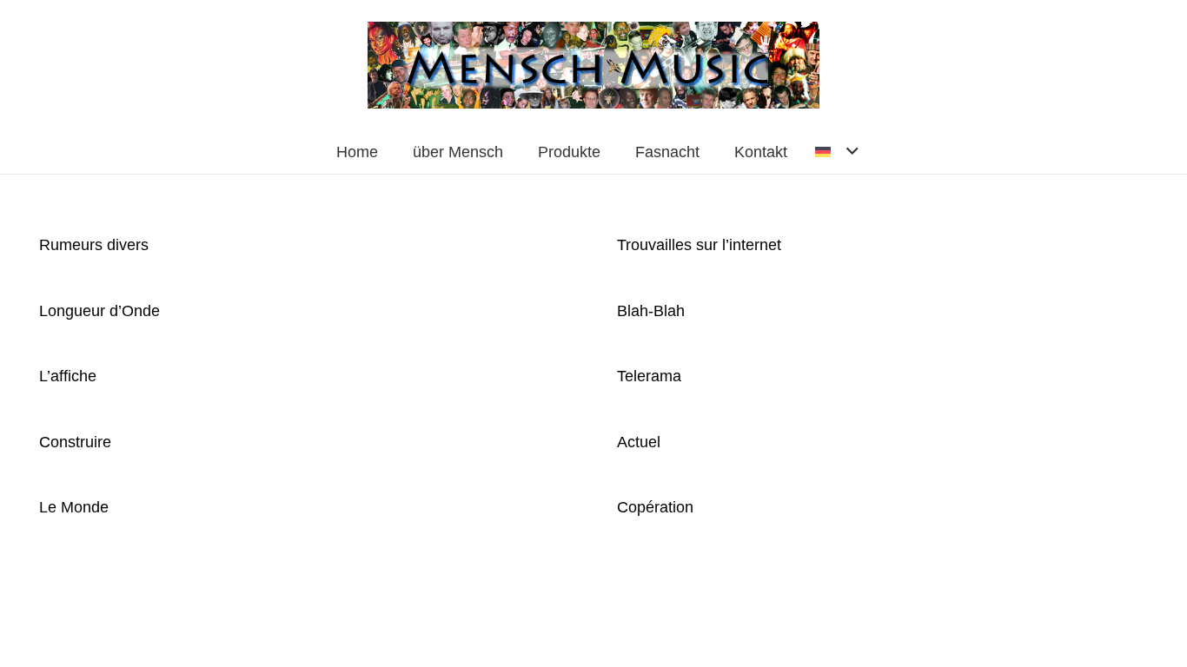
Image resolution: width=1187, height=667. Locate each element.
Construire (75, 442)
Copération (655, 507)
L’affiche (67, 376)
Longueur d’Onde (99, 311)
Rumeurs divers (94, 245)
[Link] (593, 65)
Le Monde (74, 507)
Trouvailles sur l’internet (699, 245)
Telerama (649, 376)
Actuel (638, 442)
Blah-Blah (651, 311)
